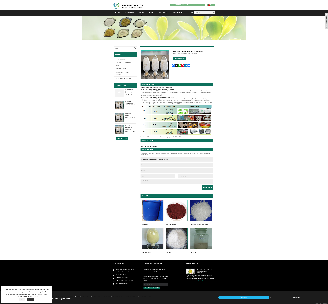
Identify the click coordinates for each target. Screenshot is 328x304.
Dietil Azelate (145, 224)
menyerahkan (207, 188)
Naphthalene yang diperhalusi (199, 224)
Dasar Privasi (34, 296)
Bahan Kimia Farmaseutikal (123, 78)
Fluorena (168, 252)
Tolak (22, 299)
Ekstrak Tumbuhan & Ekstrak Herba (123, 64)
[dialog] (164, 297)
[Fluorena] (177, 238)
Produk (141, 12)
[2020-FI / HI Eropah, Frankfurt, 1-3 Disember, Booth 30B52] (190, 271)
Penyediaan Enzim (121, 68)
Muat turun (163, 12)
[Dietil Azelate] (153, 210)
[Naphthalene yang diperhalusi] (201, 210)
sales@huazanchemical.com (196, 4)
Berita (151, 12)
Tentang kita (129, 12)
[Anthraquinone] (153, 238)
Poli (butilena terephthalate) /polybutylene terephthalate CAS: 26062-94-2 (130, 129)
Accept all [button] (244, 297)
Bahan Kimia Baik (127, 43)
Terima (30, 299)
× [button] (326, 292)
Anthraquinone (146, 252)
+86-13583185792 (121, 274)
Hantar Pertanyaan (178, 12)
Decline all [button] (296, 297)
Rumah (117, 12)
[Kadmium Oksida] (177, 210)
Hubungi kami (195, 12)
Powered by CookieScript (320, 303)
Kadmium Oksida (171, 224)
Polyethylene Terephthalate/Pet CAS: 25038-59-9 (130, 103)
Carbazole (193, 252)
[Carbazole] (201, 238)
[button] (77, 302)
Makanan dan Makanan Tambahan (122, 73)
